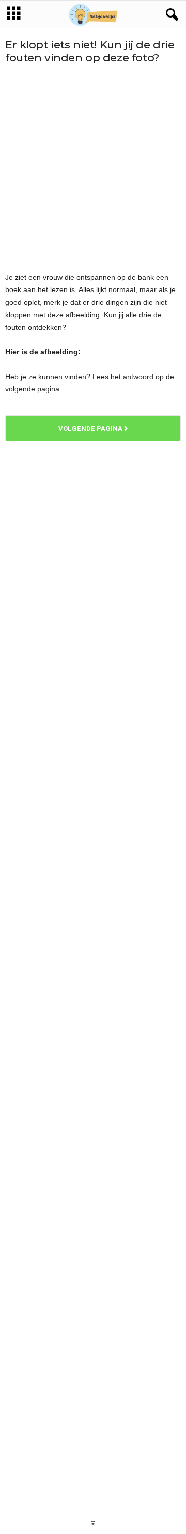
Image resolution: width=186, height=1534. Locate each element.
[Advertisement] (93, 167)
